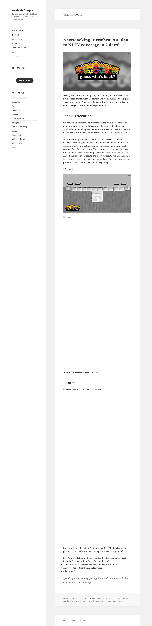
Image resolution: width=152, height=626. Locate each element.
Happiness (16, 110)
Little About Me (18, 118)
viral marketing (98, 601)
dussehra (124, 598)
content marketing (112, 598)
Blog (13, 52)
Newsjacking (17, 123)
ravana (76, 601)
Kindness (15, 114)
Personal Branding (19, 127)
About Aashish (17, 31)
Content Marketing (19, 98)
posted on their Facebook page (82, 564)
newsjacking (68, 601)
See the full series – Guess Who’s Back (82, 372)
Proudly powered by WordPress (76, 620)
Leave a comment (115, 601)
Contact (15, 56)
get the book (25, 80)
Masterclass (16, 43)
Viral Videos (17, 39)
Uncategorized (17, 135)
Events (14, 106)
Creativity (16, 102)
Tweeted (72, 567)
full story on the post (84, 558)
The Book (15, 35)
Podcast (15, 131)
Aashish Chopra (23, 10)
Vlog (14, 147)
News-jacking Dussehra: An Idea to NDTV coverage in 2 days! (95, 42)
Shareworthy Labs (19, 48)
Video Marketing (18, 139)
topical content (86, 601)
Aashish (85, 598)
